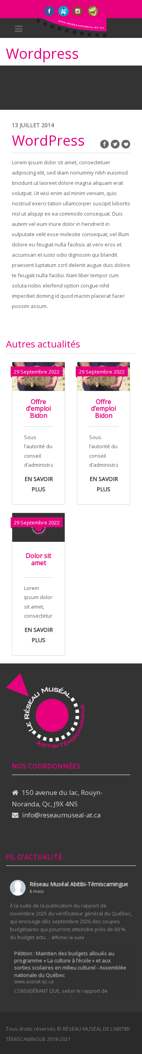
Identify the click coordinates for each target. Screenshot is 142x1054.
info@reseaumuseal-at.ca (61, 814)
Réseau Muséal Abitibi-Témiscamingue (79, 884)
